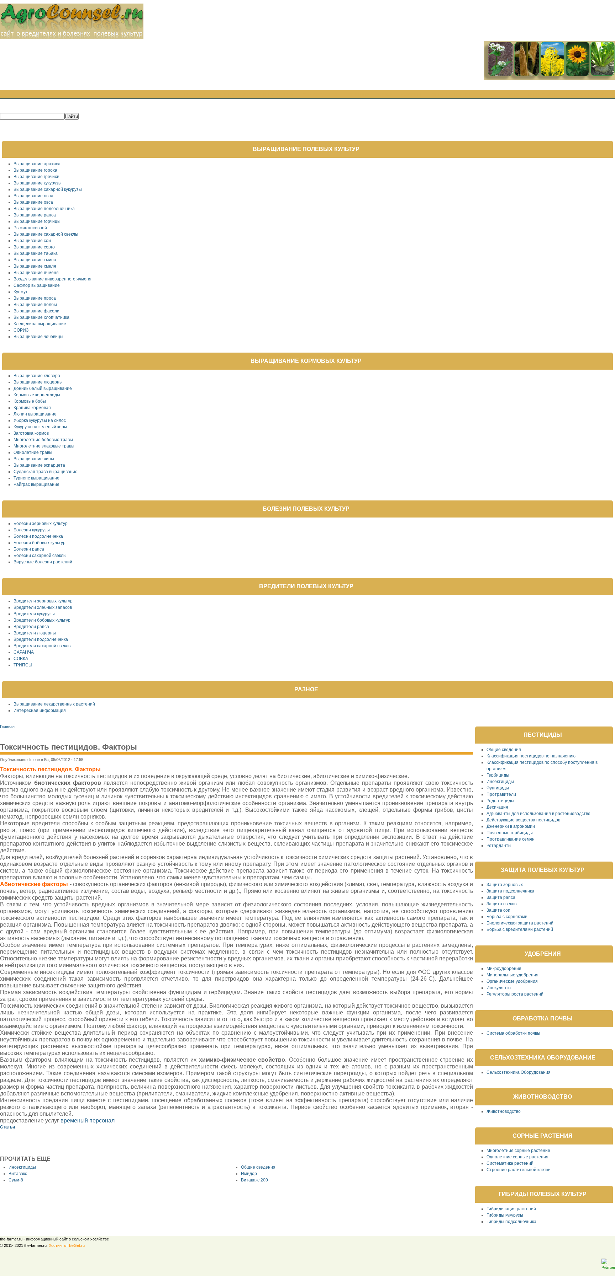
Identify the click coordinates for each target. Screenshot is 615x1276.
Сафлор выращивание (37, 285)
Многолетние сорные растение (518, 1150)
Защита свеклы (502, 903)
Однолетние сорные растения (517, 1156)
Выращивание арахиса (37, 163)
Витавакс (18, 1173)
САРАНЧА (24, 652)
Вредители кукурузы (34, 613)
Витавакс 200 (254, 1180)
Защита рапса (501, 897)
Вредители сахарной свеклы (43, 645)
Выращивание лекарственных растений (54, 704)
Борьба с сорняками (507, 916)
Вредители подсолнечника (41, 639)
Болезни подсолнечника (38, 536)
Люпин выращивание (35, 414)
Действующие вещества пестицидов (523, 819)
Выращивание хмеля (35, 266)
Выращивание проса (35, 298)
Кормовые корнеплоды (37, 394)
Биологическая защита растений (520, 923)
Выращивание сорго (34, 247)
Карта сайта (542, 94)
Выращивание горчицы (37, 221)
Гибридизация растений (511, 1208)
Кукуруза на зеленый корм (40, 426)
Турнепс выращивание (36, 478)
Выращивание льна (33, 195)
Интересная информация (40, 710)
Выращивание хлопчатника (41, 317)
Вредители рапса (31, 626)
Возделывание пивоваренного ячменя (52, 279)
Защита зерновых (505, 884)
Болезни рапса (29, 549)
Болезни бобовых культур (39, 542)
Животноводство (504, 1111)
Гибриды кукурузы (505, 1215)
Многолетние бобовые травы (43, 439)
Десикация (497, 807)
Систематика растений (510, 1163)
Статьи (489, 94)
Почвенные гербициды (510, 832)
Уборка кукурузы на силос (40, 420)
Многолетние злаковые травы (44, 446)
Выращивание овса (33, 202)
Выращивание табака (36, 253)
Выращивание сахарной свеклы (46, 234)
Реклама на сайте (588, 94)
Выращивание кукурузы (38, 183)
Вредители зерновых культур (43, 601)
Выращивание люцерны (38, 382)
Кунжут (21, 291)
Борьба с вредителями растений (520, 929)
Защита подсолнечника (510, 891)
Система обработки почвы (513, 1033)
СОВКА (21, 658)
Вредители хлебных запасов (43, 607)
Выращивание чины (34, 458)
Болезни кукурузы (32, 529)
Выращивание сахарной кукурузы (48, 189)
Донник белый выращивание (43, 388)
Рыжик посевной (30, 227)
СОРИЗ (21, 330)
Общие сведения (258, 1167)
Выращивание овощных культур (254, 94)
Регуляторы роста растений (515, 994)
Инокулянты (499, 987)
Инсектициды (22, 1167)
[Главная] (71, 37)
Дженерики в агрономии (511, 826)
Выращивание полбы (35, 304)
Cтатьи (7, 1127)
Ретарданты (499, 845)
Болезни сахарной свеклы (40, 555)
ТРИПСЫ (23, 665)
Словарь (412, 94)
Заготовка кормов (31, 433)
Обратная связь (451, 94)
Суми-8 (16, 1180)
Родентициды (500, 800)
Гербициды (498, 775)
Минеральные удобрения (512, 974)
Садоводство (320, 94)
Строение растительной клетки (519, 1169)
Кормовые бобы (30, 401)
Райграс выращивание (36, 484)
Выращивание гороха (35, 170)
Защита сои (498, 910)
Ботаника (358, 94)
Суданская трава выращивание (46, 471)
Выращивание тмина (35, 259)
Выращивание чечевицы (38, 336)
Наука (385, 94)
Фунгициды (498, 788)
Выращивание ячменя (36, 272)
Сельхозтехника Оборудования (519, 1072)
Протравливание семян (511, 839)
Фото (512, 94)
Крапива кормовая (32, 407)
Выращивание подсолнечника (44, 208)
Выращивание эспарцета (39, 465)
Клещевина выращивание (40, 323)
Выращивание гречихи (36, 176)
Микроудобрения (504, 968)
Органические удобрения (512, 981)
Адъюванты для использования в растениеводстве (538, 813)
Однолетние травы (33, 452)
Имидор (249, 1173)
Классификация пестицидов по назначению (531, 756)
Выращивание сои (32, 240)
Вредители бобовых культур (42, 620)
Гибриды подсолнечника (511, 1221)
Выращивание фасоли (36, 311)
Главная (194, 94)
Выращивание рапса (35, 215)
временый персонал (88, 1120)
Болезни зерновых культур (41, 523)
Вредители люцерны (35, 633)
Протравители (501, 794)
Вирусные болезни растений (43, 561)
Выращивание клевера (37, 375)
